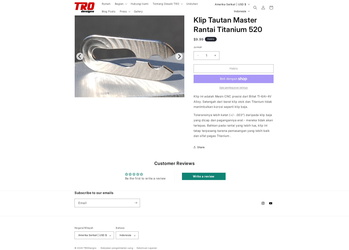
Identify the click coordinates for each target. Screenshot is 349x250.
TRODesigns (90, 248)
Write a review (203, 176)
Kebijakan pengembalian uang (117, 248)
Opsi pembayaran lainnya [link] (233, 87)
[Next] (179, 56)
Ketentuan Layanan (147, 248)
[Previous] (80, 56)
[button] (121, 4)
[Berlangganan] (136, 203)
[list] (129, 56)
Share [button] (201, 147)
